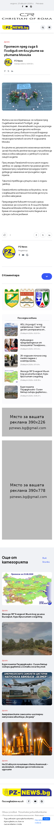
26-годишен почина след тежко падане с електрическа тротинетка (33, 359)
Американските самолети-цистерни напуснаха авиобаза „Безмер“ (22, 715)
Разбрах (46, 819)
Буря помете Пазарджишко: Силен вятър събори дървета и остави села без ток (33, 390)
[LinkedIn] (12, 71)
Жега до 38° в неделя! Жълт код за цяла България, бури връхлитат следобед (34, 374)
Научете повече (39, 821)
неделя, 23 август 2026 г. (22, 3)
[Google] (31, 6)
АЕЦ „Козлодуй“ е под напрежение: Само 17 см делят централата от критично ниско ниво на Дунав (33, 329)
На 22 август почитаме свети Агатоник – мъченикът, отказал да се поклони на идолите (25, 767)
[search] (42, 27)
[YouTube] (27, 6)
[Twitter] (8, 71)
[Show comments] (47, 276)
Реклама (39, 3)
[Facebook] (22, 6)
